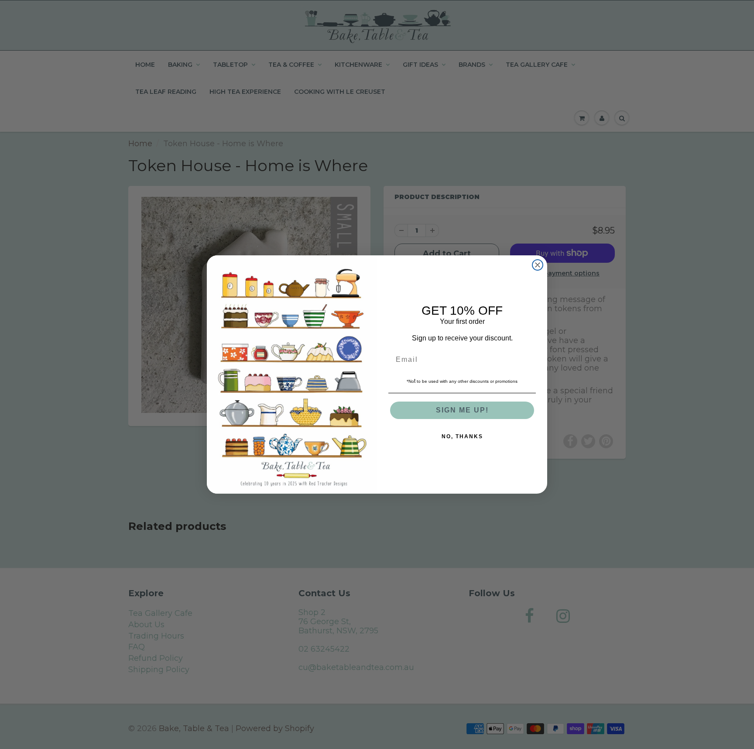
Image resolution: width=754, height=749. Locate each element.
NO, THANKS (462, 436)
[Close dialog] (537, 265)
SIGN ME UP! (462, 410)
